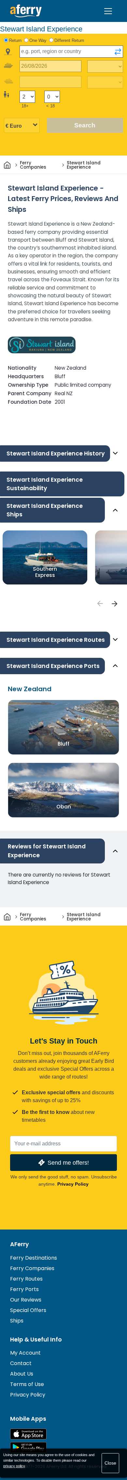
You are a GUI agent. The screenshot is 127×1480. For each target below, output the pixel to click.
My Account (25, 1353)
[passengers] (99, 603)
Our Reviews (25, 1300)
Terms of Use (27, 1384)
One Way (38, 40)
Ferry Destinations (33, 1258)
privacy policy (14, 1466)
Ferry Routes (26, 1279)
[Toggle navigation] (108, 11)
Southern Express (45, 572)
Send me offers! (68, 1162)
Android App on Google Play (28, 1447)
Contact (21, 1363)
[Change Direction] (118, 51)
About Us (21, 1374)
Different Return (69, 40)
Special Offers (28, 1310)
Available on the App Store (28, 1434)
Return (15, 40)
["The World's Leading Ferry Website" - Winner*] (26, 11)
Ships (16, 1320)
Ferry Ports (24, 1289)
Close (110, 1463)
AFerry (19, 1244)
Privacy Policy (73, 1184)
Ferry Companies (32, 1268)
